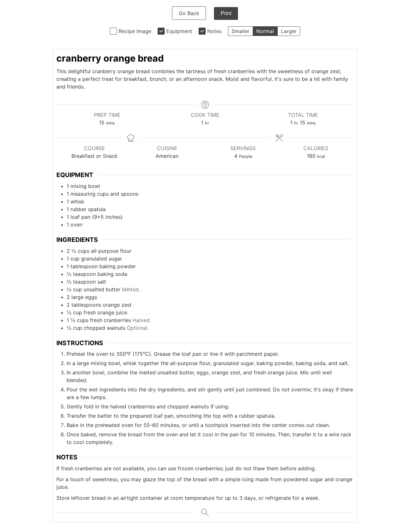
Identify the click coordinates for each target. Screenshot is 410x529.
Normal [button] (265, 31)
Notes (214, 31)
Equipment (179, 31)
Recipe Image (135, 31)
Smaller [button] (241, 31)
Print (226, 13)
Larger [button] (289, 31)
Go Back (189, 13)
